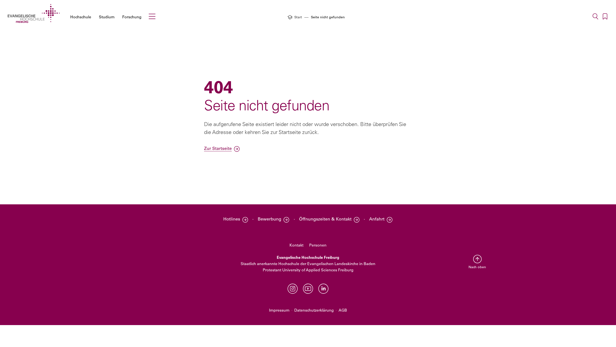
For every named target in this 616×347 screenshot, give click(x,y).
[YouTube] (308, 288)
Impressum (279, 311)
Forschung (131, 17)
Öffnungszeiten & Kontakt (325, 219)
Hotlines (231, 219)
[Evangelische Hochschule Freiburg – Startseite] (34, 13)
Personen (318, 245)
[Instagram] (292, 288)
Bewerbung (269, 219)
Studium (107, 17)
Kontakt (296, 245)
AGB (343, 311)
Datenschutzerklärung (314, 311)
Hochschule (80, 17)
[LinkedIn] (323, 288)
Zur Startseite (218, 149)
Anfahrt (377, 219)
